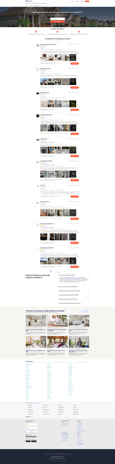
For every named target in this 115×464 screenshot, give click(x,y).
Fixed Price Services (65, 425)
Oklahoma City (50, 398)
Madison (70, 393)
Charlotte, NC (45, 405)
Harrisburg (70, 365)
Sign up (31, 431)
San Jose (27, 380)
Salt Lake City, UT (61, 411)
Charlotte (49, 387)
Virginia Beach (71, 390)
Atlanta (27, 395)
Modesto (27, 374)
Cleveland (49, 395)
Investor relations (80, 440)
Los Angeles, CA (61, 407)
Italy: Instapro (57, 454)
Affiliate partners (80, 444)
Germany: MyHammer (52, 454)
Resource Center (80, 425)
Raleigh (48, 390)
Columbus (49, 396)
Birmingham (28, 364)
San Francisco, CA (46, 413)
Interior (27, 3)
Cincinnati (49, 393)
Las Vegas (49, 380)
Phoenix (27, 365)
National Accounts (64, 440)
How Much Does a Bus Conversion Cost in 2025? (56, 351)
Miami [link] (31, 5)
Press (78, 438)
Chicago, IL (60, 405)
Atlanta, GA (30, 405)
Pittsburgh (70, 369)
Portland (70, 364)
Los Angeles (28, 372)
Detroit (48, 370)
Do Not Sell (58, 456)
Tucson (27, 367)
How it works (79, 434)
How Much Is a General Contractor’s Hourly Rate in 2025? (78, 351)
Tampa (27, 393)
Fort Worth (71, 380)
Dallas (70, 377)
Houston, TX (45, 407)
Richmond (70, 388)
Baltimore (49, 367)
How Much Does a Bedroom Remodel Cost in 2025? (78, 330)
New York (49, 383)
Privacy (52, 456)
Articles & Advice (43, 3)
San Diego (27, 377)
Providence (71, 370)
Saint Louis (49, 378)
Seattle (70, 391)
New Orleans (49, 365)
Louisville (48, 364)
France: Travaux (46, 454)
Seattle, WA (60, 413)
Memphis (70, 372)
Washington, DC (76, 413)
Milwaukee (71, 395)
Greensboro (49, 388)
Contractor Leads (64, 438)
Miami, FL (75, 407)
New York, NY (75, 409)
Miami (27, 390)
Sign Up (87, 1)
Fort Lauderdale (29, 387)
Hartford (27, 383)
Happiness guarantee (80, 443)
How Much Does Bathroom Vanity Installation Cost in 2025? (56, 330)
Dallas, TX (75, 405)
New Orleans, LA (61, 409)
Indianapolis (28, 398)
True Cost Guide (79, 423)
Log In (82, 1)
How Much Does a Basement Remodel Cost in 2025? (35, 330)
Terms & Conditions (63, 458)
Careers (78, 437)
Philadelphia (71, 367)
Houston (70, 382)
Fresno (27, 369)
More (39, 3)
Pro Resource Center (65, 437)
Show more (77, 52)
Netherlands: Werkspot (63, 454)
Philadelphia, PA (31, 411)
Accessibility (62, 457)
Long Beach (28, 370)
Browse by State (37, 403)
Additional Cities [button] (28, 416)
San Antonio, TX (76, 411)
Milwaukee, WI (30, 409)
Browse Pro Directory (65, 423)
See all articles (85, 311)
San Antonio (71, 383)
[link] (57, 45)
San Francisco (28, 378)
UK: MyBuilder (69, 454)
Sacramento (28, 375)
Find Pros (63, 422)
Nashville (70, 374)
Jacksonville (28, 388)
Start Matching (57, 21)
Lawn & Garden (35, 3)
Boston (48, 369)
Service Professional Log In (66, 434)
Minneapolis (49, 374)
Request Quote (74, 63)
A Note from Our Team (80, 429)
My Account (79, 422)
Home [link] (27, 5)
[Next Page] (67, 271)
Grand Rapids (49, 372)
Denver (27, 382)
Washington (28, 385)
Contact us (79, 441)
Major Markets (29, 361)
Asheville (48, 385)
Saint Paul (49, 375)
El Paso (70, 378)
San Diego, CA (30, 413)
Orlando (27, 391)
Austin (70, 375)
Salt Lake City (71, 385)
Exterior (30, 3)
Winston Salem (50, 391)
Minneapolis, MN (46, 409)
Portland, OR (45, 411)
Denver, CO (30, 407)
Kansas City (49, 377)
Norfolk (70, 387)
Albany (48, 382)
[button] (43, 57)
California (55, 456)
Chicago (27, 396)
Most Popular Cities (29, 403)
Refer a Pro (79, 426)
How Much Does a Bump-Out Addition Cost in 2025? (35, 351)
